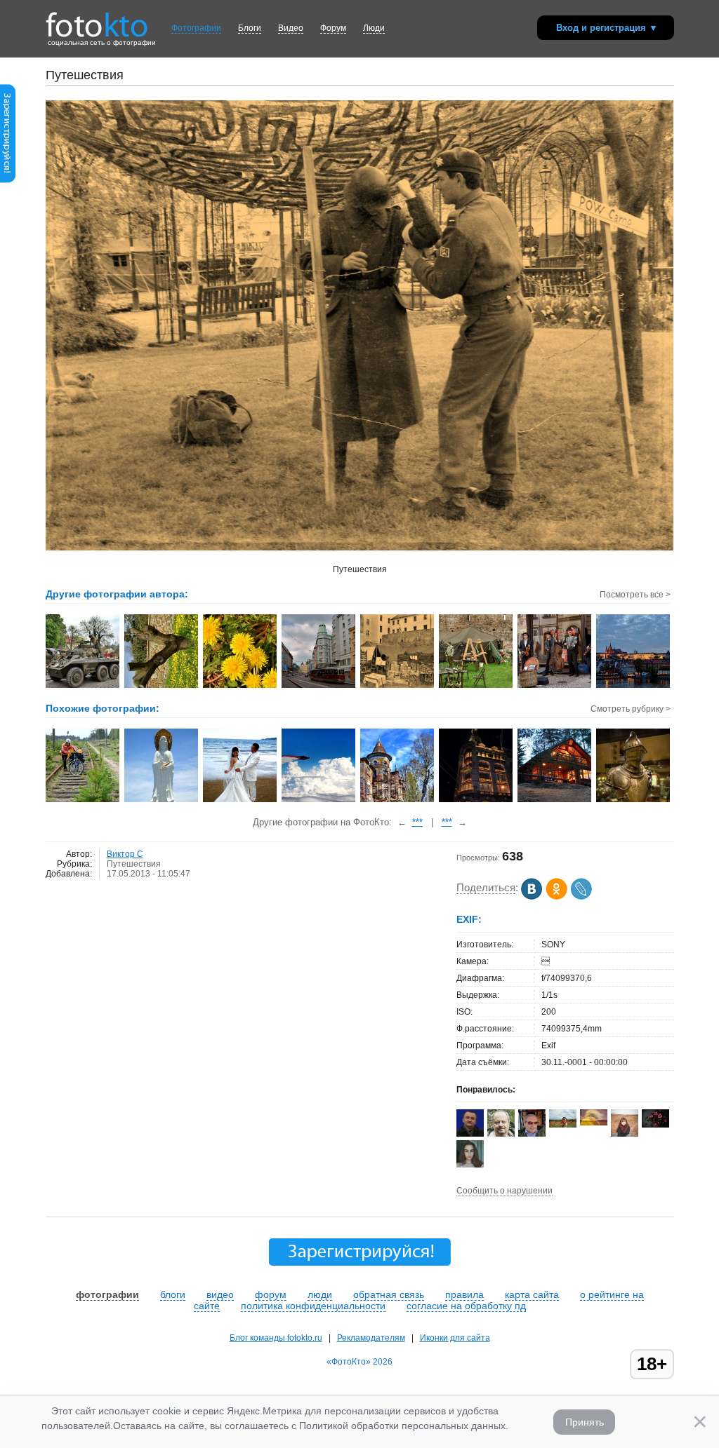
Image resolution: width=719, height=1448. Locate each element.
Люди (374, 28)
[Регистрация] (7, 180)
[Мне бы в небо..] (319, 801)
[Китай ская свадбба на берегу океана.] (240, 801)
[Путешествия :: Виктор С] (83, 686)
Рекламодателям (371, 1338)
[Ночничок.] (476, 801)
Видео (290, 28)
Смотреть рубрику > (631, 709)
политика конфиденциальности (313, 1305)
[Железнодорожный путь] (83, 801)
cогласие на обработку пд (466, 1305)
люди (320, 1294)
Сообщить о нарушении (504, 1191)
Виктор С (125, 854)
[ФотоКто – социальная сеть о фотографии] (97, 19)
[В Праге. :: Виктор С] (319, 686)
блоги (172, 1294)
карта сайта (532, 1294)
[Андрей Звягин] (470, 1134)
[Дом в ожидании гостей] (555, 801)
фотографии (107, 1294)
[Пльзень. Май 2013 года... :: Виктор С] (476, 686)
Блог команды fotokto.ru (276, 1338)
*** (417, 822)
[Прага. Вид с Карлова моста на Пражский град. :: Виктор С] (633, 686)
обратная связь (388, 1294)
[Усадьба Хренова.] (397, 801)
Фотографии (196, 28)
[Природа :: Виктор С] (161, 686)
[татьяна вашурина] (562, 1125)
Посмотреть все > (635, 595)
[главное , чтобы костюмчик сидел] (633, 801)
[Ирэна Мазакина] (593, 1123)
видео (220, 1294)
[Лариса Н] (655, 1125)
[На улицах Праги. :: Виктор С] (555, 686)
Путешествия (134, 864)
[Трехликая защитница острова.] (161, 801)
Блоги (249, 28)
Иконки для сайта (455, 1338)
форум (270, 1294)
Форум (333, 28)
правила (464, 1294)
